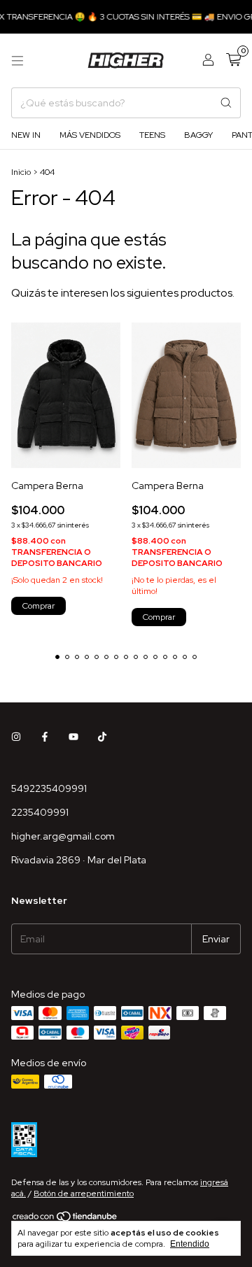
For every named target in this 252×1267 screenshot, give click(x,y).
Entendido (189, 1244)
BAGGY (198, 135)
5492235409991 (49, 788)
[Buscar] (226, 103)
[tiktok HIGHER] (102, 736)
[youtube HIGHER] (73, 736)
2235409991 (40, 812)
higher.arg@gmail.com (63, 836)
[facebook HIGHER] (45, 736)
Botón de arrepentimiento (84, 1193)
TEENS (152, 135)
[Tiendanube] (65, 1219)
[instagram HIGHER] (16, 736)
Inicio (21, 172)
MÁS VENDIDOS (89, 135)
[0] (233, 60)
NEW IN (26, 135)
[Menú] (17, 61)
